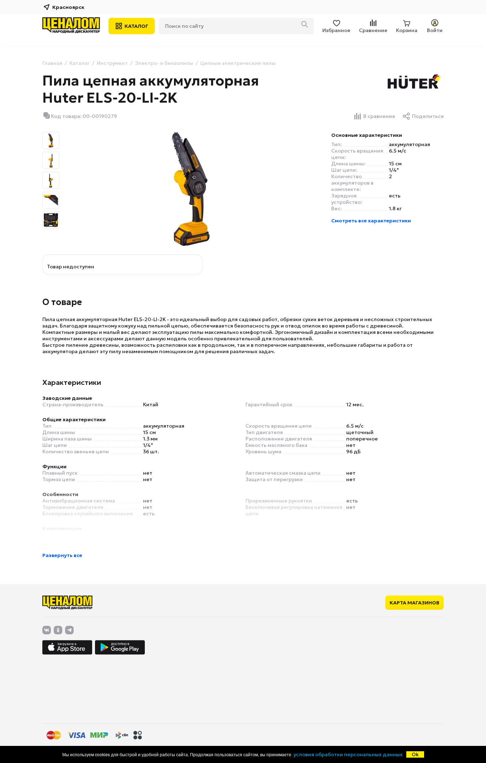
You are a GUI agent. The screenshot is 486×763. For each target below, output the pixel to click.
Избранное (336, 30)
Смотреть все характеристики (371, 220)
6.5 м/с (397, 151)
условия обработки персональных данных (348, 754)
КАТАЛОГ (136, 26)
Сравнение (373, 30)
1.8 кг (395, 208)
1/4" (394, 170)
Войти (435, 30)
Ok (415, 754)
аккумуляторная (409, 144)
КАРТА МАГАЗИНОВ (414, 602)
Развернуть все (62, 555)
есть (395, 195)
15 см (395, 163)
